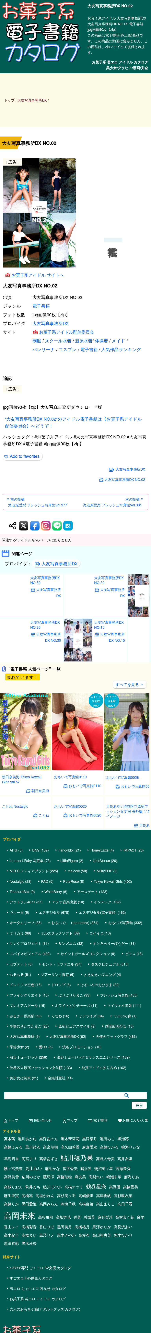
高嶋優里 (85, 1302)
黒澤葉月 (89, 1245)
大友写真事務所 (22, 1144)
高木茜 (9, 1245)
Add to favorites (25, 500)
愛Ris (43, 1154)
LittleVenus (101, 968)
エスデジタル (49, 1019)
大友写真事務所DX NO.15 (109, 668)
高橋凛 (27, 1302)
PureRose (71, 988)
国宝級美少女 (115, 1133)
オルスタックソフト (57, 1040)
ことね (44, 932)
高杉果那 (45, 1324)
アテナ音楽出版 (64, 1009)
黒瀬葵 (123, 1245)
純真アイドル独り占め (99, 1175)
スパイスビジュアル (25, 1061)
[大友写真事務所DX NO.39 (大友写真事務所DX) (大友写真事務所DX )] (78, 659)
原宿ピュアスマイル (74, 1133)
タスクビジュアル (105, 1071)
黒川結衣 (32, 1254)
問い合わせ (40, 1228)
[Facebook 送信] (35, 569)
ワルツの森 (122, 1123)
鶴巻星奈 (96, 1293)
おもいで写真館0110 (70, 820)
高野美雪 (11, 1284)
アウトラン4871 (22, 1009)
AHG (13, 957)
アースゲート (87, 999)
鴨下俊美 (70, 1275)
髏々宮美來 (13, 1275)
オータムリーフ (22, 1030)
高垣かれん (45, 1302)
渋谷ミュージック (24, 1164)
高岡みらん (48, 1311)
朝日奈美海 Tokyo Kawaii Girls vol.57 (21, 823)
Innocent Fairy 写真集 (26, 968)
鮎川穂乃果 (77, 1264)
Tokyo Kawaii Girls (108, 988)
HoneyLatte (99, 957)
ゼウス (130, 1061)
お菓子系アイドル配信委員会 (66, 332)
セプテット (18, 1071)
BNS (36, 957)
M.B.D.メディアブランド (29, 978)
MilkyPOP (104, 978)
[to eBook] (42, 62)
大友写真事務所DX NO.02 (124, 523)
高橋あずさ (48, 1265)
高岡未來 (19, 1322)
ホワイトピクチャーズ (72, 1113)
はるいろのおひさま (96, 1092)
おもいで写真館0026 (122, 821)
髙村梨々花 (124, 1324)
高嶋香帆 (103, 1302)
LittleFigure (69, 968)
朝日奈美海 (40, 834)
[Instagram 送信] (46, 569)
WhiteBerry (53, 999)
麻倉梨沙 (105, 1324)
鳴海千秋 (68, 1311)
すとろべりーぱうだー (110, 1050)
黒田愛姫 (29, 1311)
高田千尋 (125, 1311)
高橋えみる (13, 1254)
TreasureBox (19, 999)
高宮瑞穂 (50, 1254)
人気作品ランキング (121, 349)
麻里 (140, 1324)
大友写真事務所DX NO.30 (45, 668)
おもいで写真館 (120, 1030)
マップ (69, 1228)
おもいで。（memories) (70, 1030)
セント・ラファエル (58, 1071)
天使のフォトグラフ (112, 1144)
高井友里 (124, 1265)
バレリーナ (43, 349)
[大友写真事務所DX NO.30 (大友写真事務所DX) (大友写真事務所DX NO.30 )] (14, 704)
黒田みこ (107, 1245)
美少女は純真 (20, 1185)
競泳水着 (83, 340)
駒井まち (32, 1294)
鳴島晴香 (11, 1265)
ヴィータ (17, 1019)
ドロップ (58, 1092)
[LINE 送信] (57, 569)
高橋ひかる (109, 1254)
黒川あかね (27, 1245)
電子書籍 (41, 306)
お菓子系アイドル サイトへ (38, 275)
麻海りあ (131, 1284)
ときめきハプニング (100, 1081)
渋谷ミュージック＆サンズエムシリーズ (89, 1164)
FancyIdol (66, 957)
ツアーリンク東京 (55, 1081)
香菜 (77, 1324)
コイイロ (96, 1040)
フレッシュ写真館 (114, 1102)
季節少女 (17, 1154)
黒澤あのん (48, 1245)
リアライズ (88, 1123)
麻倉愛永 (89, 1254)
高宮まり (29, 1265)
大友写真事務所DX (50, 323)
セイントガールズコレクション (85, 1061)
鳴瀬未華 (113, 1284)
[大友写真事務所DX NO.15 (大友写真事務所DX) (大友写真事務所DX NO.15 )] (78, 704)
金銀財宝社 (56, 1185)
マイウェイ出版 (119, 1113)
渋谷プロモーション (78, 1154)
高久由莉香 (70, 1254)
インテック (102, 1009)
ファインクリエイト (25, 1102)
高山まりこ (105, 1311)
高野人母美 (105, 1265)
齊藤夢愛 (123, 1275)
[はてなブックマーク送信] (68, 569)
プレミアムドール (24, 1113)
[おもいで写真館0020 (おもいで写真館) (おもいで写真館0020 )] (77, 916)
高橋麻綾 (85, 1311)
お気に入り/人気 (133, 1228)
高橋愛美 (130, 1294)
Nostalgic (17, 988)
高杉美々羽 (66, 1302)
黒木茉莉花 (70, 1245)
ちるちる (17, 1081)
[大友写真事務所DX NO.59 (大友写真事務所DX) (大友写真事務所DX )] (14, 659)
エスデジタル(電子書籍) (98, 1019)
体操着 (101, 340)
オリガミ (17, 1040)
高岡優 (114, 1294)
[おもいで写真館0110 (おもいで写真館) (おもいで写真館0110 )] (77, 813)
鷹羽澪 (48, 1284)
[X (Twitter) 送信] (23, 569)
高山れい (33, 1275)
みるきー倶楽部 (22, 1123)
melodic (74, 978)
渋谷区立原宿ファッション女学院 (36, 1175)
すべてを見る (129, 728)
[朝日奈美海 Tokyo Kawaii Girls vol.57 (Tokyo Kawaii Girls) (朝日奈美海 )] (25, 813)
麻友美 (80, 1284)
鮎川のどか (31, 1284)
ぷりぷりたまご (70, 1102)
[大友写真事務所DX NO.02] (75, 213)
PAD (44, 988)
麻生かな (52, 1275)
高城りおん (13, 1294)
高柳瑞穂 (64, 1284)
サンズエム (67, 1050)
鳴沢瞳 (86, 1275)
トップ (9, 100)
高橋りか (11, 1311)
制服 (36, 340)
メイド (118, 340)
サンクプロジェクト (25, 1050)
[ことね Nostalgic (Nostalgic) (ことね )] (25, 916)
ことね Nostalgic (15, 923)
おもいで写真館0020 (70, 923)
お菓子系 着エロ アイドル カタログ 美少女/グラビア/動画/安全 (120, 64)
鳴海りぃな (130, 1254)
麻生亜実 (11, 1302)
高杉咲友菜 (123, 1302)
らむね (56, 1123)
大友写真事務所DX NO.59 (45, 624)
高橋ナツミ (73, 1294)
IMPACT (129, 957)
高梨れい (96, 1284)
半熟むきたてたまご (25, 1133)
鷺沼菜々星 (103, 1275)
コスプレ (68, 349)
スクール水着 (58, 340)
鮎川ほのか (52, 1294)
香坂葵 (89, 1324)
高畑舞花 (63, 1324)
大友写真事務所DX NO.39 (109, 624)
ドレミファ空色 (22, 1092)
